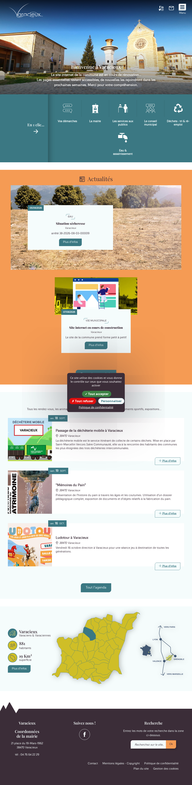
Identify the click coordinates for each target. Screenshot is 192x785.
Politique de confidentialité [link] (96, 407)
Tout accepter (98, 394)
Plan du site (141, 768)
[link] (171, 9)
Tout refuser (83, 401)
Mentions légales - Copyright (121, 763)
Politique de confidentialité (161, 763)
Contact (93, 763)
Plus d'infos (70, 242)
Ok (171, 744)
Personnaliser (111, 401)
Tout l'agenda (96, 587)
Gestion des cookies (165, 768)
